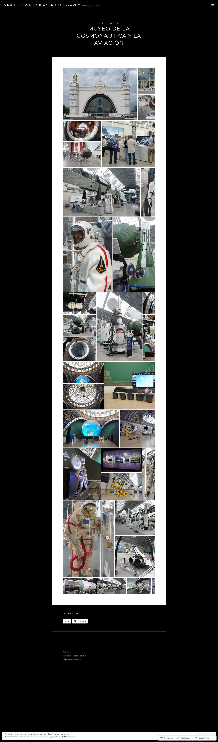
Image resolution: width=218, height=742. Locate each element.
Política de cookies (69, 737)
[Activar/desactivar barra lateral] (212, 5)
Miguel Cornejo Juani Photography (42, 5)
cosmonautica (80, 656)
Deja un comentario (72, 659)
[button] (100, 94)
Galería (66, 652)
